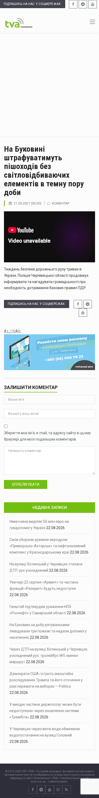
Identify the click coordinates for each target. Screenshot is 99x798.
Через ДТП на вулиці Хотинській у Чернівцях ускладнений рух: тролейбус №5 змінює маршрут (48, 655)
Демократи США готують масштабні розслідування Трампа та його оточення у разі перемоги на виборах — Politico (46, 680)
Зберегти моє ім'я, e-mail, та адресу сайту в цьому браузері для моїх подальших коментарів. (47, 436)
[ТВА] (18, 22)
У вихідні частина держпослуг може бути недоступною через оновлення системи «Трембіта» (45, 710)
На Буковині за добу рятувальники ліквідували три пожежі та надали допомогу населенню (48, 631)
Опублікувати (25, 484)
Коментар (60, 203)
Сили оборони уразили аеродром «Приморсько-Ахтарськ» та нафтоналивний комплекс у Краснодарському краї (48, 546)
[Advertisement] (49, 84)
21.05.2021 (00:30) (27, 203)
